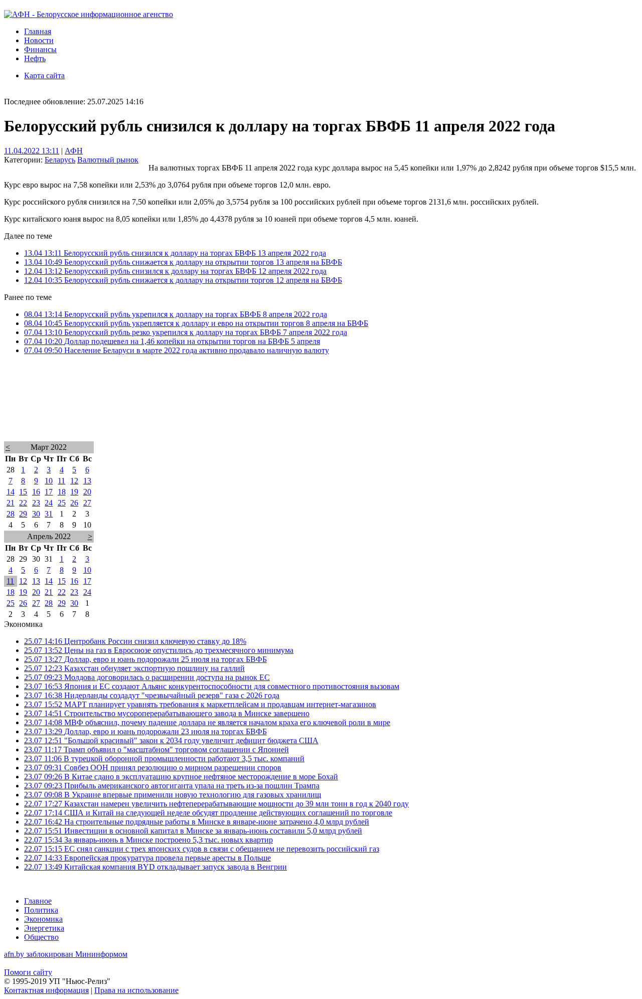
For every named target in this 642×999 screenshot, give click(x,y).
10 (49, 480)
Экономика (43, 919)
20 (87, 491)
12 (74, 480)
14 (11, 491)
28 (11, 514)
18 (62, 491)
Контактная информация (46, 990)
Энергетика (44, 928)
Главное (38, 901)
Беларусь (60, 159)
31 (49, 514)
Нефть (35, 58)
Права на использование (136, 990)
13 (87, 480)
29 (23, 514)
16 (36, 491)
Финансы (40, 49)
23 (36, 502)
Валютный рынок (107, 159)
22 (23, 502)
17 (49, 491)
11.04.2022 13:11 (31, 150)
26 (74, 502)
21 (11, 502)
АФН (74, 150)
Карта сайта (44, 75)
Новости (39, 40)
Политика (41, 910)
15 (23, 491)
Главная (37, 31)
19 (74, 491)
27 (87, 502)
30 (36, 514)
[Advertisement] (305, 411)
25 (62, 502)
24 (49, 502)
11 (61, 480)
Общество (41, 937)
